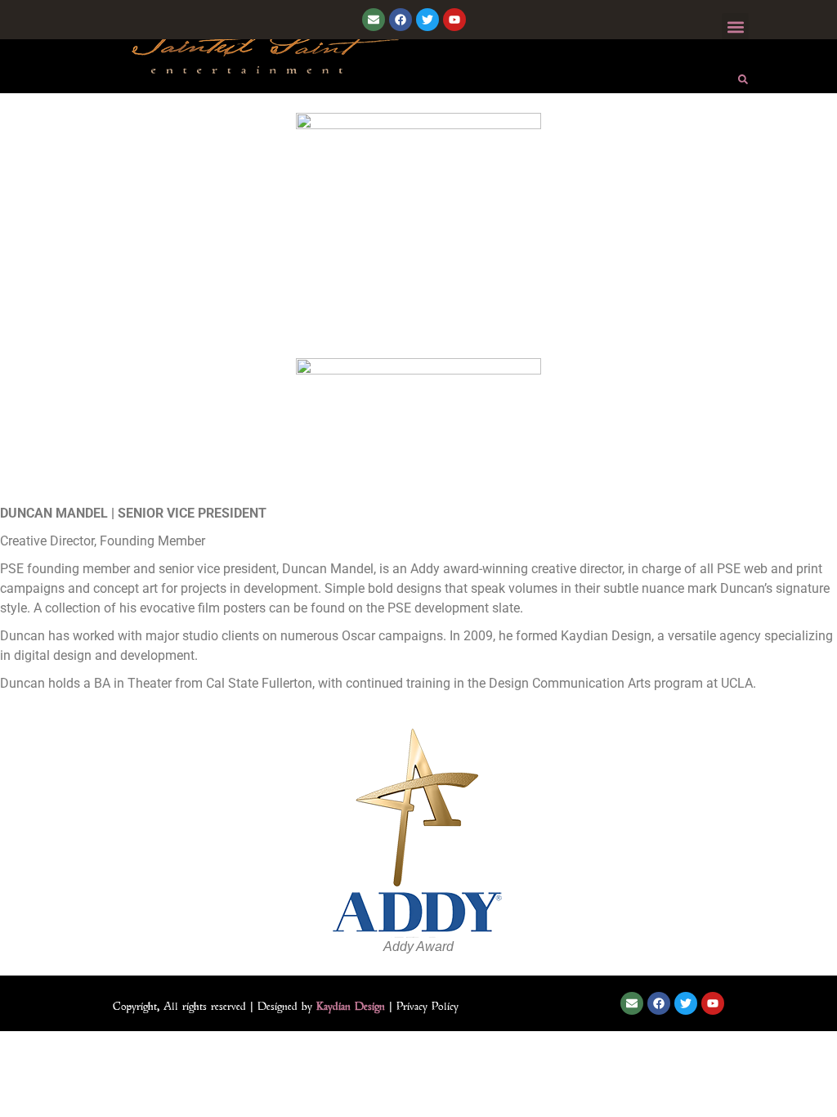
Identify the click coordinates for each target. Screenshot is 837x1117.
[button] (735, 26)
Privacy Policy (427, 1005)
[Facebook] (400, 19)
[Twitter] (427, 19)
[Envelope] (373, 19)
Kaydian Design (350, 1005)
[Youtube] (454, 19)
